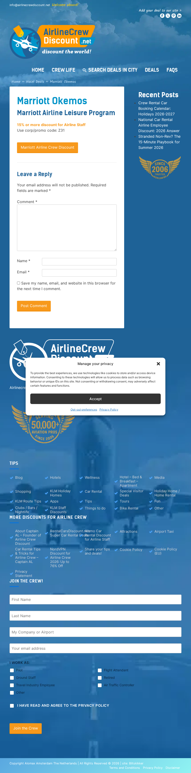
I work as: (20, 662)
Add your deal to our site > (160, 10)
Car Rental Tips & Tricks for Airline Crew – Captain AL (28, 555)
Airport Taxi (164, 531)
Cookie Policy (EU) (165, 551)
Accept (95, 398)
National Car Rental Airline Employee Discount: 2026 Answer (159, 125)
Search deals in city (112, 70)
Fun (157, 501)
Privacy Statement (23, 573)
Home (38, 70)
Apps (54, 501)
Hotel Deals (35, 82)
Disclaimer (173, 768)
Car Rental (93, 491)
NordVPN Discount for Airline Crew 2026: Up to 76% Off (60, 557)
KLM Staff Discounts (58, 510)
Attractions (128, 531)
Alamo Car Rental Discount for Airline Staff (98, 535)
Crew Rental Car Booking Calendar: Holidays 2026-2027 (156, 108)
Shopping (23, 491)
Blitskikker (136, 763)
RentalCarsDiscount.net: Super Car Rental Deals (70, 533)
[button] (158, 363)
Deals (152, 70)
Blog (19, 477)
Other (159, 508)
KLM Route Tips (28, 501)
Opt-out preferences (84, 409)
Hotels (55, 477)
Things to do (95, 508)
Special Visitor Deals (131, 493)
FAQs (172, 70)
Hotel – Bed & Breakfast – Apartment (131, 481)
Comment (27, 201)
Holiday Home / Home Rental (167, 493)
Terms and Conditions (124, 768)
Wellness (92, 477)
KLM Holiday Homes (60, 493)
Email (23, 272)
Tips (88, 501)
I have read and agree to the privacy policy (63, 705)
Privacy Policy (108, 409)
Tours (124, 501)
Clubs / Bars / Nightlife (26, 510)
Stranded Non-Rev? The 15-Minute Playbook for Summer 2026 (159, 142)
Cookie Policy (131, 549)
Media (159, 477)
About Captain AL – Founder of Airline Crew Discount (28, 537)
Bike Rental (129, 508)
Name (23, 260)
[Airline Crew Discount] (95, 42)
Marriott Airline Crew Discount (47, 147)
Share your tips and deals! (97, 551)
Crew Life (63, 70)
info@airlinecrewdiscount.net (30, 5)
